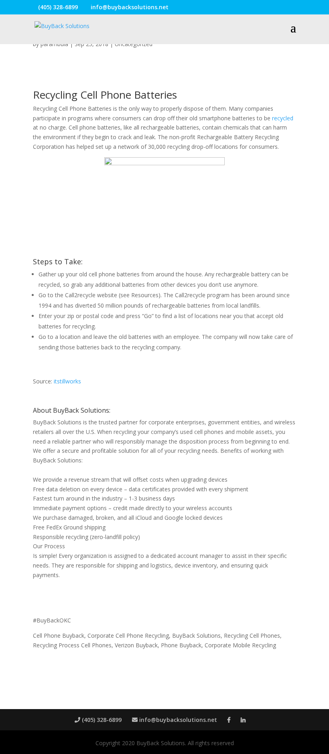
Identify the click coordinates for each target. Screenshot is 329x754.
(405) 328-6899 (101, 720)
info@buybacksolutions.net (177, 720)
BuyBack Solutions (81, 410)
